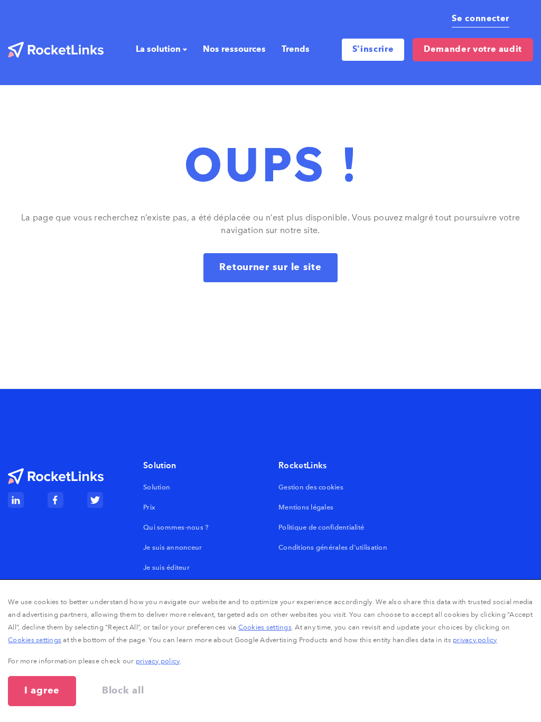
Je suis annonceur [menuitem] (172, 547)
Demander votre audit (473, 49)
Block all (123, 691)
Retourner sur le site (270, 267)
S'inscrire (373, 49)
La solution (158, 49)
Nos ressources (234, 49)
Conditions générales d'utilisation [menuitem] (332, 547)
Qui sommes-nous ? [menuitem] (176, 527)
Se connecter (480, 19)
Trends (296, 49)
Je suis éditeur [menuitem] (166, 567)
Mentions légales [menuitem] (305, 507)
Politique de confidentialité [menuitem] (321, 527)
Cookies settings (265, 627)
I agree (42, 691)
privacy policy (475, 640)
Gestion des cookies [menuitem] (310, 487)
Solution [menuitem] (156, 487)
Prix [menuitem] (149, 507)
